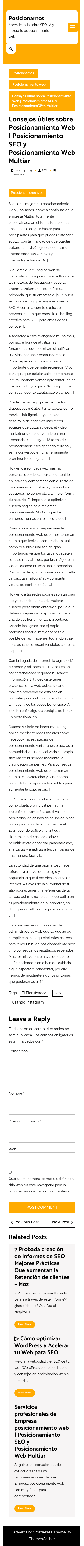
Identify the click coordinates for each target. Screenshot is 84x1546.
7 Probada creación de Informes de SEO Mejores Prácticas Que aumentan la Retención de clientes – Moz (42, 1267)
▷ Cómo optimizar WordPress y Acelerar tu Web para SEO (41, 1346)
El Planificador (34, 993)
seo (58, 993)
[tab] (73, 27)
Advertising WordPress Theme (39, 1532)
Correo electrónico (25, 1121)
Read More (26, 1325)
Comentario (19, 1051)
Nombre (16, 1093)
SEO (44, 170)
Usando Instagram (28, 1002)
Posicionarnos (26, 18)
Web (12, 1149)
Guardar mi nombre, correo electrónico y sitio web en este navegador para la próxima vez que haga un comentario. (41, 1185)
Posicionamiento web (29, 84)
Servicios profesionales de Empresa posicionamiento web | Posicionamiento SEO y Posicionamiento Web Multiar (41, 1431)
